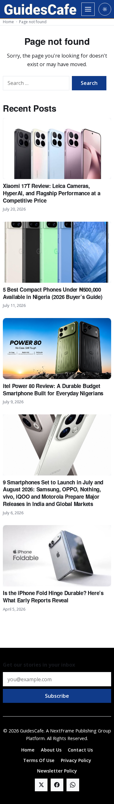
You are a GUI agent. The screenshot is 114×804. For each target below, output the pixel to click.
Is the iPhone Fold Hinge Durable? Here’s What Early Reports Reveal (53, 596)
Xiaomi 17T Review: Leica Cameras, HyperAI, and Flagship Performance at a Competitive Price (51, 193)
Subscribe (57, 695)
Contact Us (80, 750)
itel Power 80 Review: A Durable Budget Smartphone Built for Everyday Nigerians (53, 389)
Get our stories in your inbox (39, 664)
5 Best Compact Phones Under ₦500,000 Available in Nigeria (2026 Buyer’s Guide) (53, 293)
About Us (51, 750)
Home (8, 21)
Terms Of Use (38, 760)
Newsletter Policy (57, 771)
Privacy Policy (76, 760)
